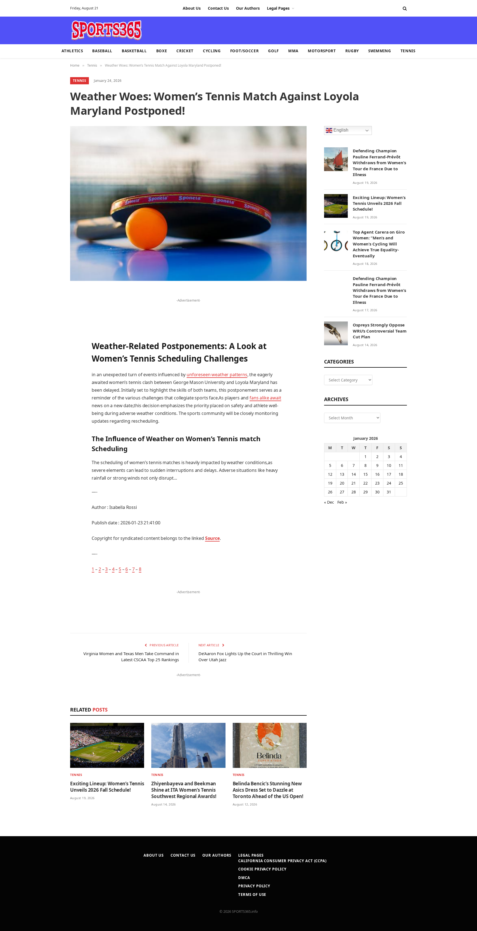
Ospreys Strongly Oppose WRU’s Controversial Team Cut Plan (379, 330)
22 (365, 483)
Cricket (185, 50)
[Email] (50, 364)
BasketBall (134, 50)
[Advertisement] (270, 30)
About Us (192, 8)
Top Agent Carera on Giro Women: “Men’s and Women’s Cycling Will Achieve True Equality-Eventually (378, 243)
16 (377, 474)
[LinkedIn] (50, 336)
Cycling (212, 50)
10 (389, 465)
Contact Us (218, 8)
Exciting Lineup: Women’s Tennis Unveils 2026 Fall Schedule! (107, 786)
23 (377, 483)
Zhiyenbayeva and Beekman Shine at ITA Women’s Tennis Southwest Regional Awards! (183, 789)
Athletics (72, 50)
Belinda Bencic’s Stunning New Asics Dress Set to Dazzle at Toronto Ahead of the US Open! (268, 789)
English (340, 130)
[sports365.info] (106, 30)
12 (330, 474)
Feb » (342, 502)
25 (401, 483)
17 (389, 474)
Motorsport (322, 50)
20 (342, 483)
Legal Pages (278, 8)
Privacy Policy (254, 885)
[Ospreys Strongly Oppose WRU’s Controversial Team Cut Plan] (336, 333)
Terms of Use (252, 894)
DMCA (244, 877)
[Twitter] (50, 322)
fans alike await (265, 398)
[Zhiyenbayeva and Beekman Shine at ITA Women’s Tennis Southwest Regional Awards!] (188, 745)
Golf (273, 50)
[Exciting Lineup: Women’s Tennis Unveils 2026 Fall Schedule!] (107, 745)
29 (365, 492)
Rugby (352, 50)
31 (389, 492)
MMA (293, 50)
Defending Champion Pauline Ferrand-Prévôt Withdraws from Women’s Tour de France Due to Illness (379, 162)
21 (353, 483)
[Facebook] (50, 308)
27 (342, 492)
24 (389, 483)
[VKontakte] (50, 406)
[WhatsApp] (50, 435)
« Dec (329, 502)
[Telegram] (50, 421)
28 (353, 492)
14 (353, 474)
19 (330, 483)
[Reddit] (50, 392)
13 (342, 474)
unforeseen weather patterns (217, 375)
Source (212, 538)
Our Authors (248, 8)
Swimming (379, 50)
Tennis (408, 50)
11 (401, 465)
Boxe (161, 50)
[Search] (404, 8)
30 (377, 492)
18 (401, 474)
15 (365, 474)
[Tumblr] (50, 378)
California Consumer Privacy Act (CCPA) (282, 860)
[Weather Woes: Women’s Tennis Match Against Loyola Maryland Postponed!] (188, 203)
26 (330, 492)
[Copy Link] (50, 449)
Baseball (102, 50)
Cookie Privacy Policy (262, 869)
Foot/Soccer (244, 50)
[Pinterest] (50, 350)
